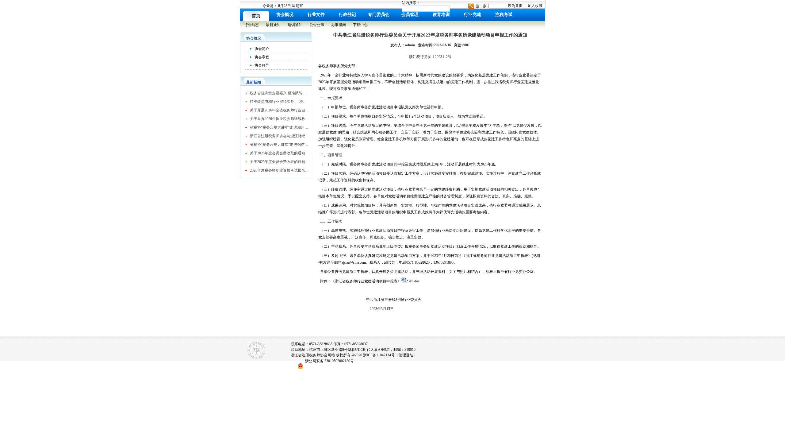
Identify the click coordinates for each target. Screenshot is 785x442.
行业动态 (251, 25)
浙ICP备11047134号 (379, 355)
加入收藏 (535, 6)
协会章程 (262, 57)
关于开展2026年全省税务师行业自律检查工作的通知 (279, 110)
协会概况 (284, 14)
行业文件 (316, 14)
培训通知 (295, 25)
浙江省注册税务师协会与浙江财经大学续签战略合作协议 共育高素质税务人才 (279, 136)
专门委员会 (378, 14)
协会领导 (262, 65)
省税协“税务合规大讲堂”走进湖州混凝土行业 (279, 127)
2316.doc (412, 281)
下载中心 (360, 25)
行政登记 (347, 14)
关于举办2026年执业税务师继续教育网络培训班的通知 (279, 119)
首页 (256, 16)
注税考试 (503, 14)
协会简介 (262, 49)
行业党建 (472, 14)
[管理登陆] (406, 355)
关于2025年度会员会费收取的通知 (277, 153)
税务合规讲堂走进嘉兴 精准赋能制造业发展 (279, 93)
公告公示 (316, 25)
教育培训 (441, 14)
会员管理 (410, 14)
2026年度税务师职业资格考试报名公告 (279, 170)
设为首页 (515, 6)
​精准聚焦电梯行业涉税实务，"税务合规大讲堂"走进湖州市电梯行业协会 (279, 101)
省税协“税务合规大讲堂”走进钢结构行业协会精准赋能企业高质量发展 (279, 144)
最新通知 (273, 25)
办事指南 (338, 25)
